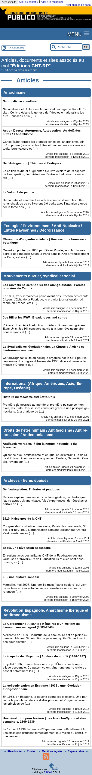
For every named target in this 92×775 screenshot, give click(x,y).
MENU (74, 33)
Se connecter (16, 48)
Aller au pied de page (78, 4)
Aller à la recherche (52, 1)
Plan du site (14, 751)
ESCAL (48, 772)
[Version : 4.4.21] (54, 769)
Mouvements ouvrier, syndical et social (39, 276)
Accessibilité (9, 2)
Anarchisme (14, 92)
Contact (32, 751)
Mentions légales (52, 751)
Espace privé (76, 751)
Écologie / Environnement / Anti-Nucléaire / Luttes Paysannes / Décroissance (42, 228)
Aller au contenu (28, 1)
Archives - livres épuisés (26, 480)
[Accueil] (46, 21)
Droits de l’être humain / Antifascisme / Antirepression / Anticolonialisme (45, 432)
